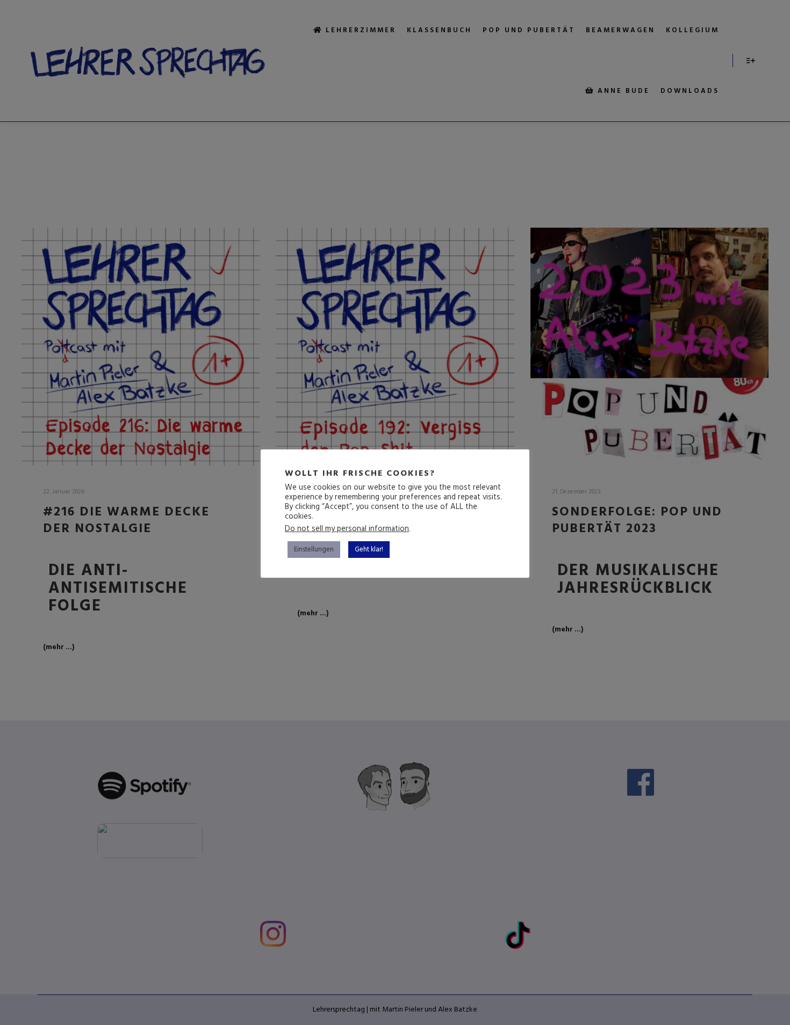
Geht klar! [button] (369, 549)
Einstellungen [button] (314, 549)
